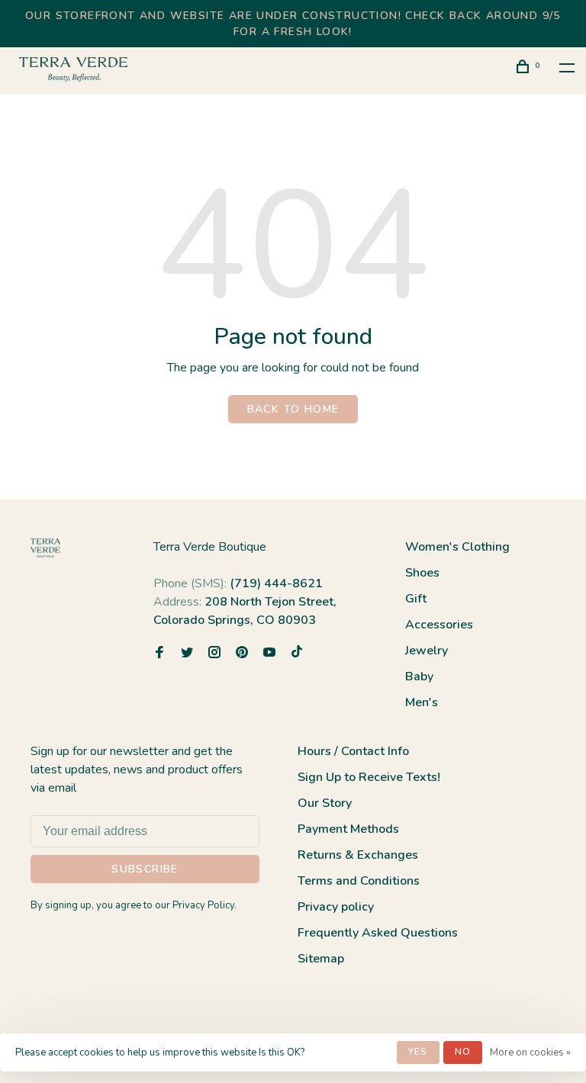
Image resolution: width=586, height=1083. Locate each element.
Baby (419, 676)
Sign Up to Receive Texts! (369, 777)
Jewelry (426, 650)
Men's (421, 702)
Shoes (422, 572)
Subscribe (145, 869)
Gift (416, 598)
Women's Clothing (457, 546)
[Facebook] (159, 653)
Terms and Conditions (359, 881)
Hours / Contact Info (353, 751)
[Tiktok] (297, 653)
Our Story (325, 803)
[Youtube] (269, 653)
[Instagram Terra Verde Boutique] (214, 653)
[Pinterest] (242, 653)
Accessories (439, 624)
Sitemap (321, 958)
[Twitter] (187, 653)
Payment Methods (348, 829)
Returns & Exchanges (358, 855)
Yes (418, 1052)
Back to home (293, 409)
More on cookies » (530, 1052)
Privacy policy (336, 906)
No (463, 1052)
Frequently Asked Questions (378, 932)
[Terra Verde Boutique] (45, 548)
